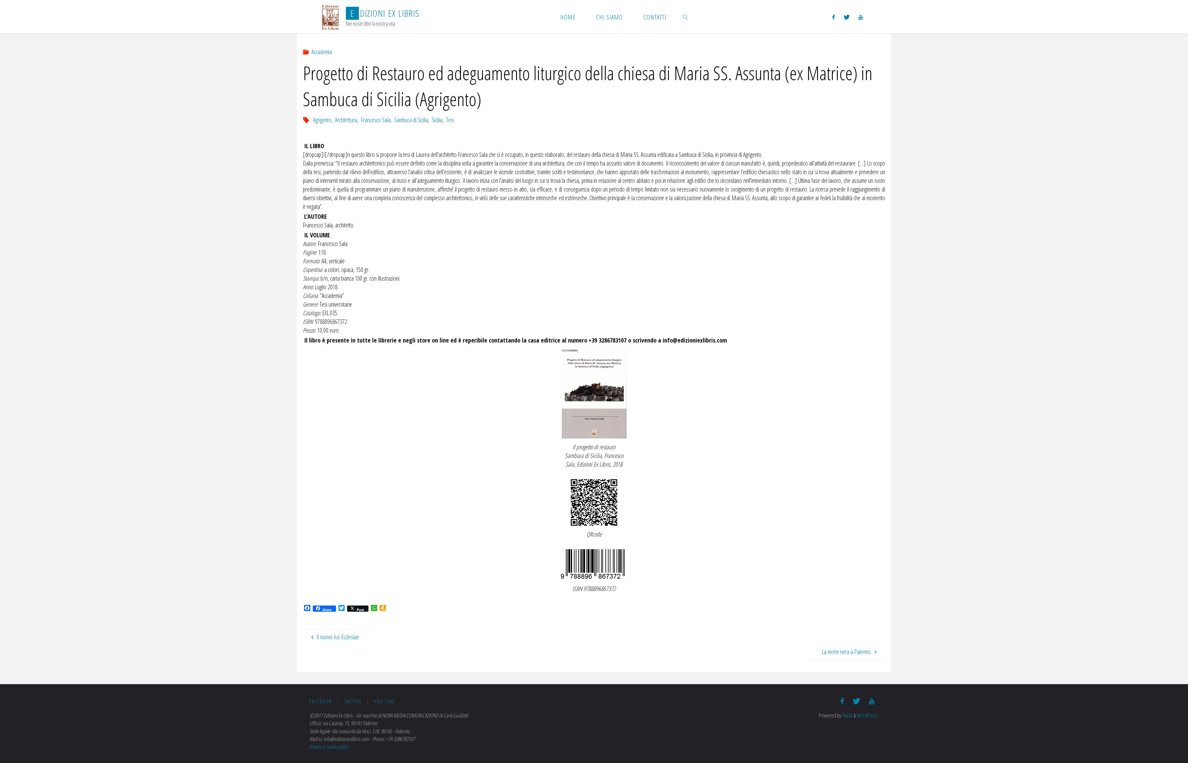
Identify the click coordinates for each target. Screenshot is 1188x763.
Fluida (847, 715)
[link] (685, 16)
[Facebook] (833, 17)
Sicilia (437, 120)
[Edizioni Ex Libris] (330, 16)
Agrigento (322, 120)
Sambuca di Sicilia (411, 120)
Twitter (353, 701)
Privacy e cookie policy (328, 746)
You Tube (384, 701)
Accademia (322, 52)
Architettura (346, 120)
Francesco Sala (375, 120)
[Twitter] (846, 17)
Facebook (320, 701)
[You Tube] (860, 17)
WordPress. (868, 715)
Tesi (450, 120)
